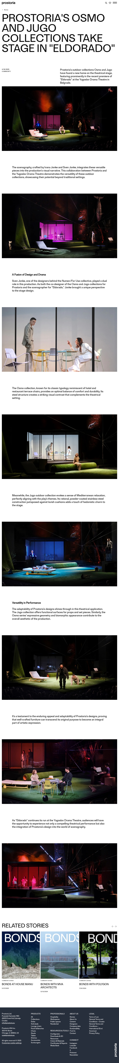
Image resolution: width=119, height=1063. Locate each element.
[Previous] (112, 926)
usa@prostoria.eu (8, 1035)
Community (6, 71)
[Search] (106, 3)
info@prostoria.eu (8, 1023)
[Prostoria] (8, 2)
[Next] (115, 926)
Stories (6, 10)
